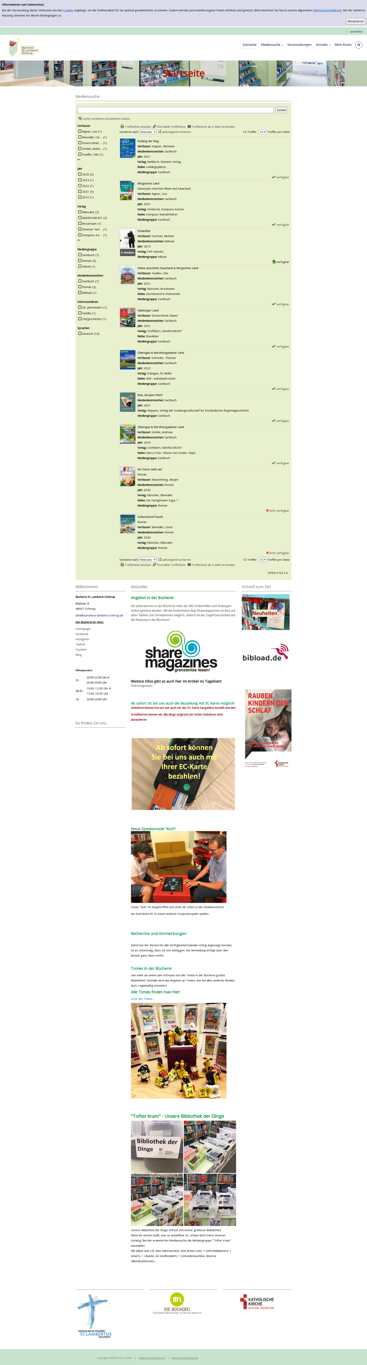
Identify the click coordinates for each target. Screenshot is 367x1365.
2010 (85, 197)
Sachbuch (88, 255)
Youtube (81, 649)
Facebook (82, 634)
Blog (78, 654)
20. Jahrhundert (92, 307)
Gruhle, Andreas (92, 149)
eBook (86, 266)
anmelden (356, 31)
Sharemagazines (142, 685)
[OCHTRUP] (23, 47)
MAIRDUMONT (92, 218)
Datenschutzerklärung (327, 10)
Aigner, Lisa (89, 131)
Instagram (82, 639)
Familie (86, 313)
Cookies (68, 10)
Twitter (80, 644)
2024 (85, 180)
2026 (85, 174)
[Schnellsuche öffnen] (358, 45)
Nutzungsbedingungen (185, 1358)
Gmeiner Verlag (92, 229)
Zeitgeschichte (91, 319)
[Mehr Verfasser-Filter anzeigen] (78, 159)
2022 (85, 186)
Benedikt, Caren (92, 137)
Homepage (83, 629)
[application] (272, 44)
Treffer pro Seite (278, 132)
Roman (86, 261)
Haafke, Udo (90, 154)
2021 (85, 191)
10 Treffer (250, 132)
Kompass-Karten (92, 235)
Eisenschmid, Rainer (92, 143)
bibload (87, 293)
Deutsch (87, 334)
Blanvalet (88, 212)
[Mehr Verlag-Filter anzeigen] (78, 240)
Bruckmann (89, 223)
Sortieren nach (128, 132)
